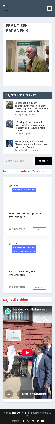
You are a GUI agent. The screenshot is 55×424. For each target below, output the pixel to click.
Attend (39, 229)
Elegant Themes (20, 412)
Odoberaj (44, 161)
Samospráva (33, 150)
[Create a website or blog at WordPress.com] (27, 416)
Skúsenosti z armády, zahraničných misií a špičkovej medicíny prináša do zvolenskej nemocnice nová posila (31, 107)
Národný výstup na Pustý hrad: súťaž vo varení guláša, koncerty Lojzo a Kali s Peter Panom (30, 126)
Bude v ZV (32, 133)
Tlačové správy (34, 114)
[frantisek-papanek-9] (27, 196)
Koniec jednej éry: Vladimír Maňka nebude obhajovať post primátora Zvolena (31, 144)
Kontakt (15, 420)
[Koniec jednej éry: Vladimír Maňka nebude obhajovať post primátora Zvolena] (9, 143)
